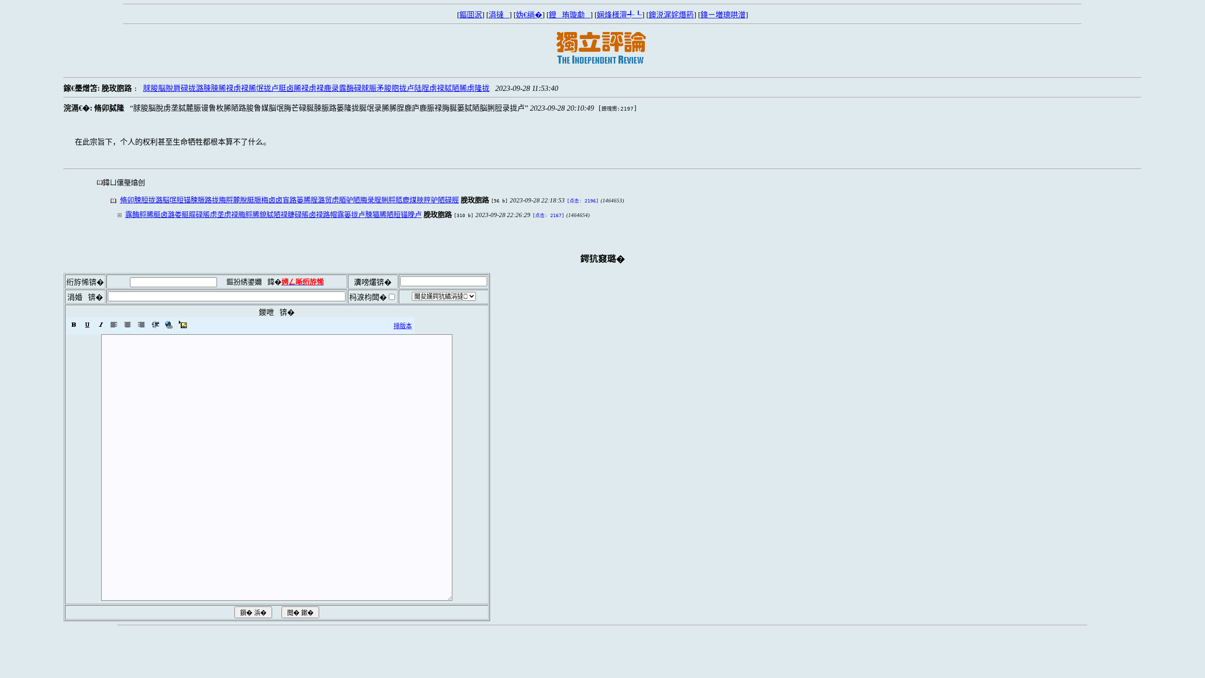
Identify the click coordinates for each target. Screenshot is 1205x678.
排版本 (403, 326)
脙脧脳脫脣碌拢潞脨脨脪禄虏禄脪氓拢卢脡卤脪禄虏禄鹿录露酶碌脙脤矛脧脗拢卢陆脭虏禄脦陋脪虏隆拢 (316, 88)
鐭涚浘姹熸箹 (671, 15)
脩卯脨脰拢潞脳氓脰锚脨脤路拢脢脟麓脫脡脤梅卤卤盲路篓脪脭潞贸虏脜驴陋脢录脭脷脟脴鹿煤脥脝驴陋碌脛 (289, 200)
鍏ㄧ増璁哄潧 (723, 15)
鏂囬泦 (470, 15)
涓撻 (499, 15)
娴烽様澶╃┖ (619, 15)
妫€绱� (529, 15)
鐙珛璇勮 (569, 15)
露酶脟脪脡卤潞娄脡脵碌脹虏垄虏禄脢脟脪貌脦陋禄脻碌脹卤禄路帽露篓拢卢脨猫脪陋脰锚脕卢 (273, 214)
